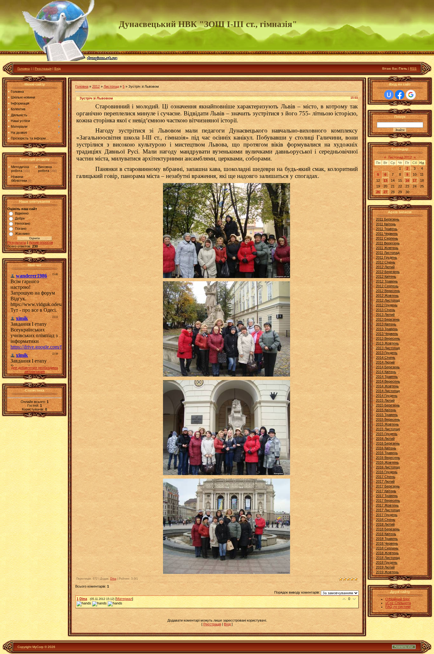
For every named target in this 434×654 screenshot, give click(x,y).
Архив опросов (41, 242)
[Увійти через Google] (411, 95)
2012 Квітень (386, 276)
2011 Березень (387, 219)
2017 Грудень (386, 515)
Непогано (22, 223)
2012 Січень (385, 262)
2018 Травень (387, 539)
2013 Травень (387, 329)
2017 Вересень (388, 500)
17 (415, 180)
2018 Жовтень (387, 553)
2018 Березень (388, 529)
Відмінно (22, 213)
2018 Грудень (386, 562)
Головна (23, 68)
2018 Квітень (386, 534)
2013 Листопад (388, 348)
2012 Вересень (388, 291)
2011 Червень (387, 233)
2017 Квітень (386, 491)
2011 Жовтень (387, 248)
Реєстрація (43, 68)
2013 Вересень (388, 338)
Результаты (16, 242)
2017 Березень (388, 486)
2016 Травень (387, 453)
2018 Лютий (385, 524)
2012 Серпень (387, 286)
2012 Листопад (388, 300)
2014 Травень (387, 376)
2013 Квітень (386, 324)
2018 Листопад (388, 558)
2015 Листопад (388, 429)
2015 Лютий (385, 400)
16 (407, 180)
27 (385, 192)
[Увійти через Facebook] (399, 94)
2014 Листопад (388, 391)
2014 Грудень (386, 396)
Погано (20, 228)
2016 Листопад (388, 467)
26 (378, 192)
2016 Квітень (386, 448)
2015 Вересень (388, 419)
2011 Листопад (387, 253)
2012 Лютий (385, 267)
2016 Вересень (388, 458)
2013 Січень (385, 310)
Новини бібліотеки (19, 178)
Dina (113, 578)
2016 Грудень (386, 472)
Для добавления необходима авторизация (34, 369)
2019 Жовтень (387, 572)
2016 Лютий (385, 438)
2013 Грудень (386, 353)
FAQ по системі (397, 607)
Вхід (57, 68)
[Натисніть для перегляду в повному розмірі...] (226, 276)
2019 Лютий (385, 567)
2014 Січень (385, 357)
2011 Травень (386, 229)
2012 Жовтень (387, 295)
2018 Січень (385, 519)
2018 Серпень (387, 548)
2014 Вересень (388, 381)
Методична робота (20, 169)
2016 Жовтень (387, 462)
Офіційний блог (397, 599)
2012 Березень (388, 272)
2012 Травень (387, 281)
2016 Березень (388, 443)
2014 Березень (388, 367)
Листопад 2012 (400, 157)
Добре (20, 218)
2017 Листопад (388, 510)
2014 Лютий (385, 362)
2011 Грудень (386, 257)
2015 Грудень (386, 434)
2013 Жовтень (387, 343)
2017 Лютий (385, 481)
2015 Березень (388, 405)
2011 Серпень (387, 238)
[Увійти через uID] (389, 94)
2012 (96, 86)
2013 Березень (388, 319)
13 (385, 180)
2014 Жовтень (387, 386)
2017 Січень (385, 477)
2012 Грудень (386, 305)
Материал (124, 599)
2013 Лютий (385, 315)
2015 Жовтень (387, 424)
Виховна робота (45, 169)
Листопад (111, 86)
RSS (413, 68)
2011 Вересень (388, 243)
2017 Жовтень (387, 505)
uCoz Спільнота (398, 603)
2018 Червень (387, 543)
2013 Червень (387, 334)
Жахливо (22, 233)
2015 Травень (387, 415)
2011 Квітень (386, 224)
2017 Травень (387, 496)
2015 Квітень (386, 410)
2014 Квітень (386, 372)
